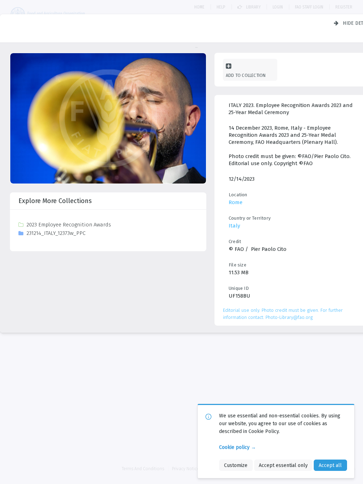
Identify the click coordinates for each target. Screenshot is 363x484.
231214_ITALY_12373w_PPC (56, 233)
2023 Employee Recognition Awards (69, 224)
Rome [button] (235, 202)
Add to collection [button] (246, 75)
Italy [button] (234, 226)
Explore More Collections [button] (55, 201)
